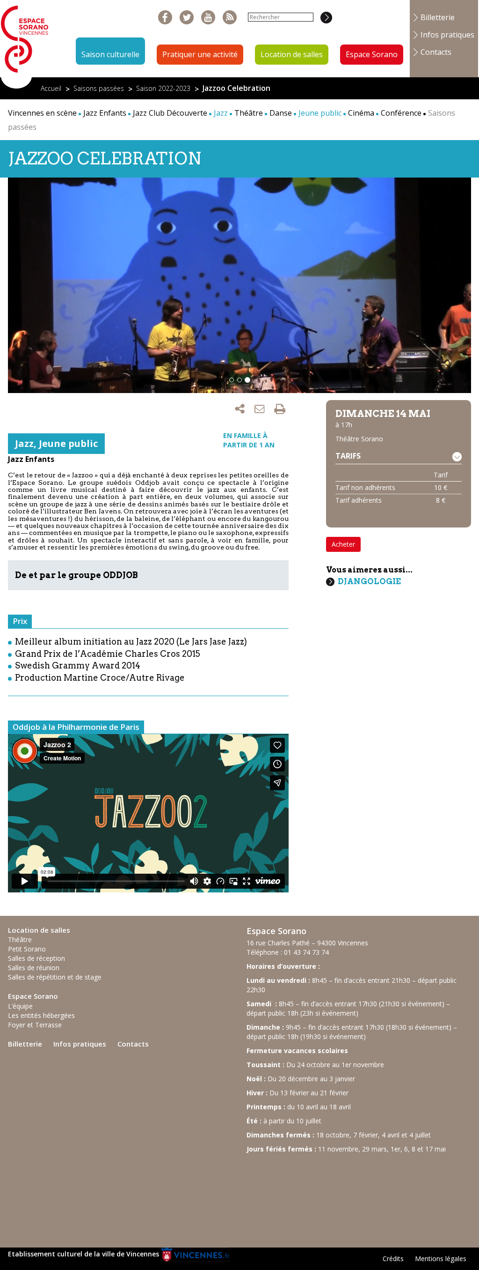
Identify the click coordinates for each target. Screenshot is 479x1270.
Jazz (24, 443)
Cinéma (361, 113)
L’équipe (20, 1006)
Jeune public (68, 443)
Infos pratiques (447, 35)
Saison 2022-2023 (163, 88)
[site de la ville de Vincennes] (195, 1253)
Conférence (401, 113)
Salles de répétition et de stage (55, 977)
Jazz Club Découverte (170, 113)
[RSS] (230, 17)
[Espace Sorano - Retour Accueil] (25, 43)
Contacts (436, 52)
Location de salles (292, 54)
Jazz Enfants (104, 113)
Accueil (51, 88)
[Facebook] (165, 17)
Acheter (343, 544)
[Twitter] (187, 17)
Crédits (393, 1258)
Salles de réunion (33, 967)
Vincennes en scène (42, 113)
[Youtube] (208, 17)
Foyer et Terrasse (35, 1024)
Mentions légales (440, 1258)
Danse (280, 113)
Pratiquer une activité (200, 54)
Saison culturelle (110, 54)
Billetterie (438, 17)
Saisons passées (98, 88)
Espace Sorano (372, 54)
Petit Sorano (27, 948)
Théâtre (248, 113)
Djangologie (369, 581)
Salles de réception (36, 958)
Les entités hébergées (41, 1015)
